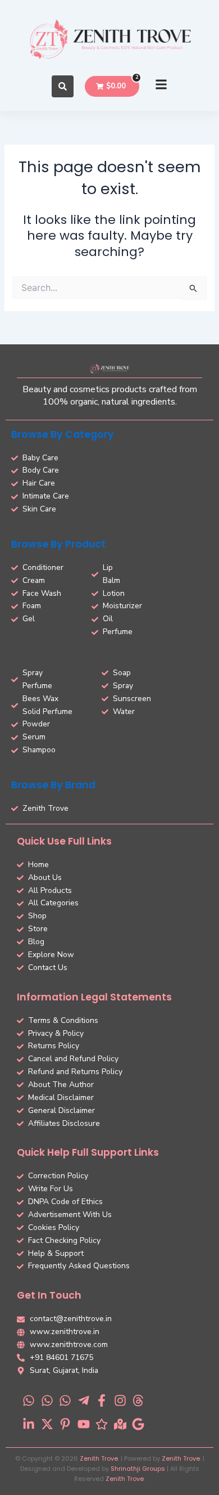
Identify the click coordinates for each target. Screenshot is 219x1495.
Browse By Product (58, 544)
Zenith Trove (99, 1458)
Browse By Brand (53, 785)
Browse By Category (62, 434)
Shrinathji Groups (138, 1468)
